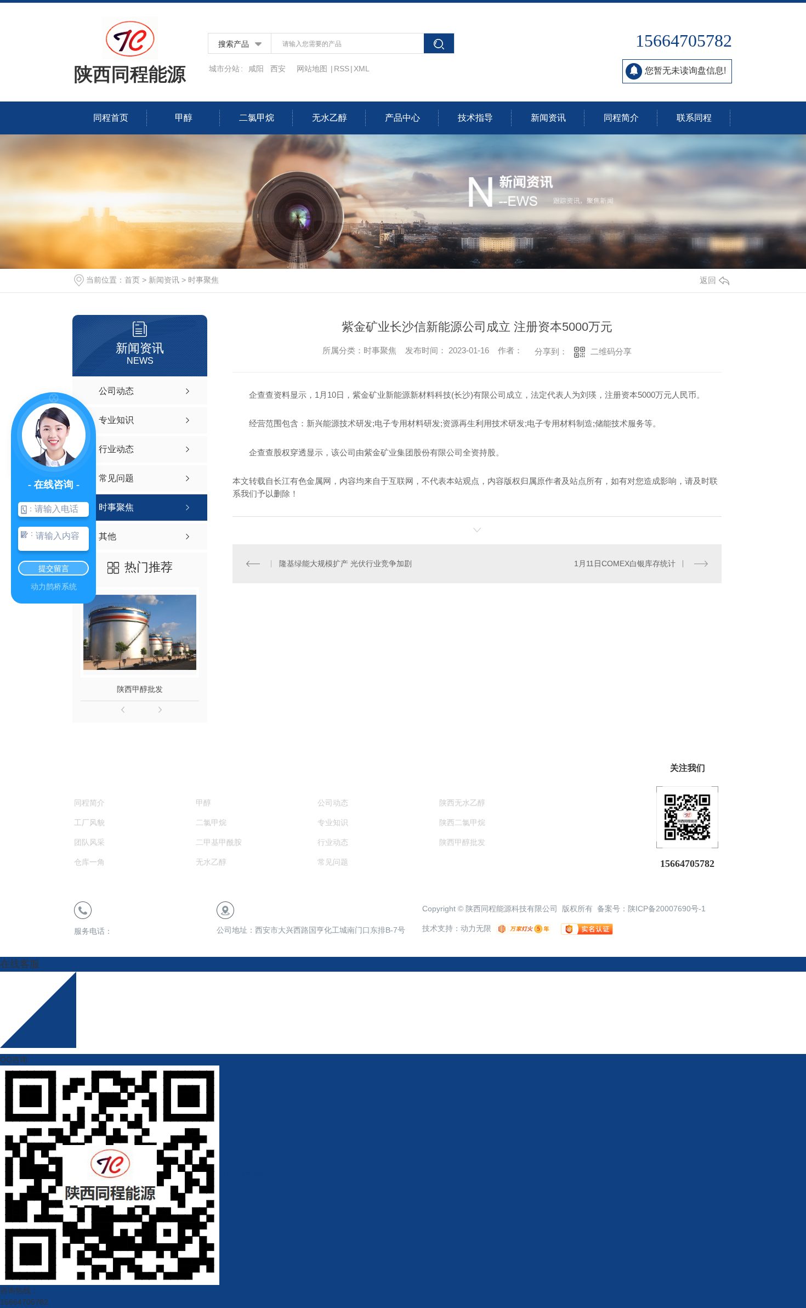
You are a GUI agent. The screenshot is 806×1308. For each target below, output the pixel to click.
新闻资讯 (548, 117)
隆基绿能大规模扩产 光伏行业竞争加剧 (345, 563)
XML (362, 68)
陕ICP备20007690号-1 (667, 908)
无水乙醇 (329, 117)
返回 (708, 280)
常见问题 (332, 862)
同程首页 (110, 117)
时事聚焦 (203, 279)
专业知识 (332, 822)
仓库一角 (89, 862)
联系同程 (694, 117)
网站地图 (313, 68)
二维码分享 (611, 351)
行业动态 (332, 842)
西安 (278, 68)
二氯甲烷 (256, 117)
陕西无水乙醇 (462, 802)
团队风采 (89, 842)
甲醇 (183, 117)
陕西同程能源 (130, 74)
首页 (132, 279)
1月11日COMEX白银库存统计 (625, 563)
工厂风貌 (89, 822)
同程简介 (621, 117)
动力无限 (476, 928)
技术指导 (475, 117)
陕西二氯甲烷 (462, 822)
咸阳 (256, 68)
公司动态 (332, 802)
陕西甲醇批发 (140, 689)
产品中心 (402, 117)
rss (341, 68)
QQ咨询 (13, 1059)
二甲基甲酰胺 (219, 842)
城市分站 (224, 68)
